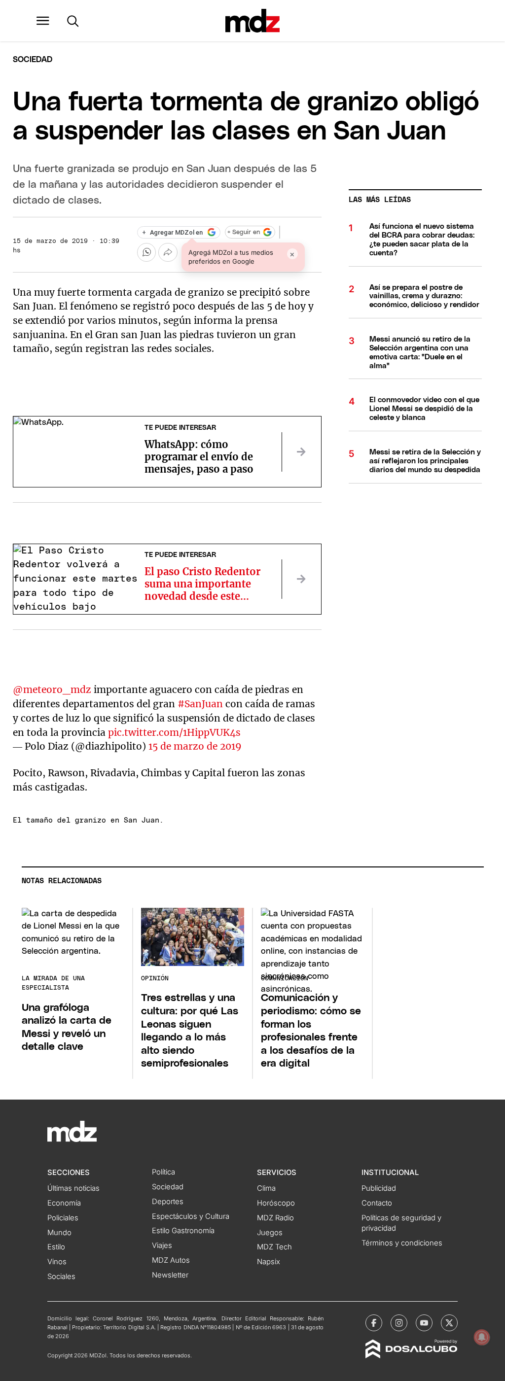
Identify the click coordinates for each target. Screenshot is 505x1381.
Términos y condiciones (401, 1243)
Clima (266, 1188)
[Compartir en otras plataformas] (167, 252)
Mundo (59, 1232)
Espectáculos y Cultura (190, 1216)
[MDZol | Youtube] (424, 1323)
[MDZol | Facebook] (374, 1323)
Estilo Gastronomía (183, 1230)
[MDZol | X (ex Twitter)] (449, 1323)
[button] (42, 20)
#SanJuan (200, 704)
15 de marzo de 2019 (195, 746)
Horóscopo (276, 1203)
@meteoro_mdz (52, 689)
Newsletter (170, 1275)
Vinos (57, 1261)
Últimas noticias (73, 1188)
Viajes (162, 1245)
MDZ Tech (274, 1247)
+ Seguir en (243, 232)
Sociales (61, 1276)
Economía (64, 1203)
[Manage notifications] (482, 1337)
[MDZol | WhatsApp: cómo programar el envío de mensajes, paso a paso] (301, 452)
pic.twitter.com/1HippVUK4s (174, 732)
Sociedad (32, 60)
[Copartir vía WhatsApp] (146, 252)
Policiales (62, 1217)
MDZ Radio (275, 1217)
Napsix (268, 1261)
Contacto (376, 1203)
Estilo (56, 1247)
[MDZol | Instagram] (399, 1323)
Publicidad (378, 1188)
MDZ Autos (171, 1260)
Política (163, 1172)
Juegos (270, 1232)
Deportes (167, 1201)
